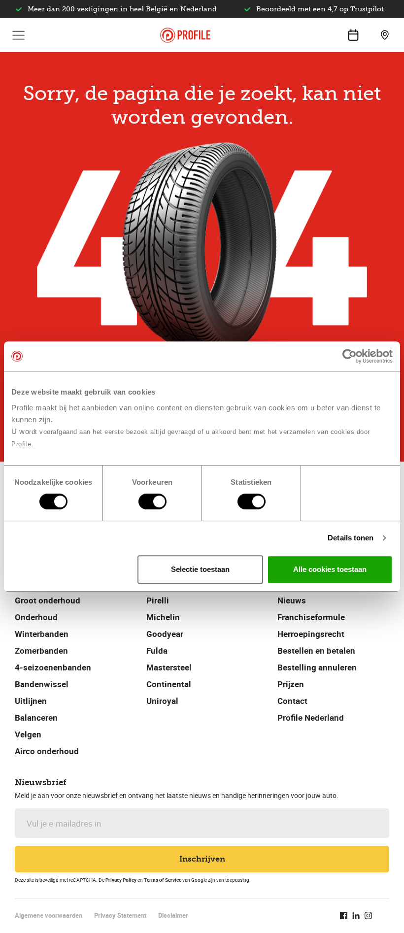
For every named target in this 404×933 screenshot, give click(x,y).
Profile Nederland (310, 717)
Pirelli (157, 600)
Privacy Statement (120, 915)
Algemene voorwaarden (48, 915)
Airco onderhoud (47, 751)
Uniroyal (162, 700)
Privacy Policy (120, 879)
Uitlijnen (31, 700)
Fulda (157, 650)
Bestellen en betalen (316, 650)
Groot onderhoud (47, 600)
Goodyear (164, 633)
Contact (292, 700)
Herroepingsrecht (310, 633)
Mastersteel (169, 667)
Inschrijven (202, 859)
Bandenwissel (41, 684)
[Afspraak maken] (353, 35)
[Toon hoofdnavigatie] (19, 35)
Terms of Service (162, 879)
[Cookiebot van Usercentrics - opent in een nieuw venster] (349, 356)
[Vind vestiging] (385, 35)
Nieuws (291, 600)
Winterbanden (41, 633)
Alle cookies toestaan (330, 569)
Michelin (163, 617)
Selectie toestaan (200, 569)
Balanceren (36, 717)
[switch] (152, 501)
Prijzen (290, 684)
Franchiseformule (311, 617)
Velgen (28, 734)
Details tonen (350, 537)
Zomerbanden (41, 650)
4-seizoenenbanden (53, 667)
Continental (168, 684)
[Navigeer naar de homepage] (185, 35)
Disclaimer (173, 915)
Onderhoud (36, 617)
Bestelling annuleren (317, 667)
